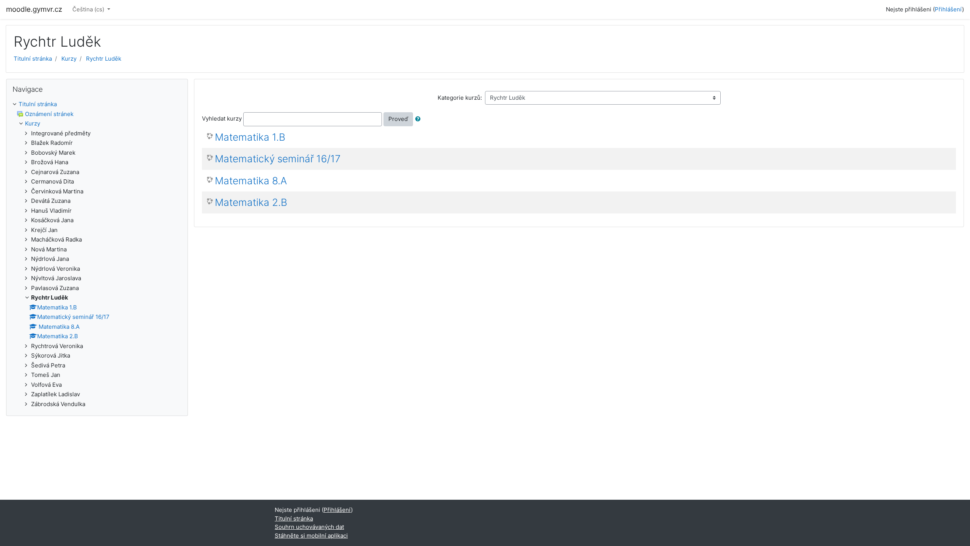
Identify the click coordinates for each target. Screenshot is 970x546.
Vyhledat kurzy (222, 118)
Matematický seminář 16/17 (278, 159)
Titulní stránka (33, 58)
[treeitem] (97, 104)
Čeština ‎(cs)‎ (89, 9)
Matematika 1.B (250, 137)
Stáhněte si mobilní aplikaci (311, 535)
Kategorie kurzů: (460, 97)
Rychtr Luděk (103, 58)
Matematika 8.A (251, 181)
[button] (419, 119)
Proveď (398, 118)
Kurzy (69, 58)
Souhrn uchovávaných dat (309, 526)
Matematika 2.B (251, 202)
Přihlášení (948, 9)
